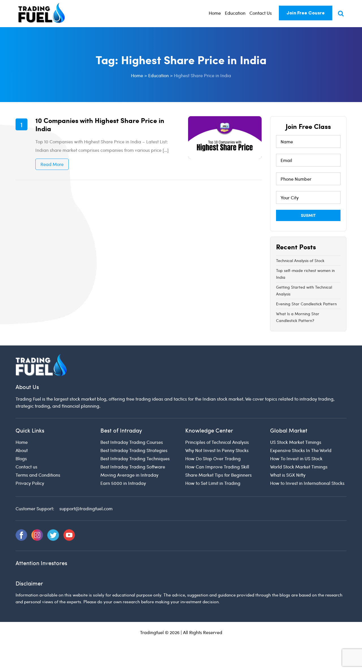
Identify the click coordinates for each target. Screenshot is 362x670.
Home (215, 13)
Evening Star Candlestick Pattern (306, 303)
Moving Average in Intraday (129, 475)
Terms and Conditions (38, 475)
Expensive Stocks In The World (300, 450)
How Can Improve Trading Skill (217, 467)
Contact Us (260, 13)
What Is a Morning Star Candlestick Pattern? (297, 317)
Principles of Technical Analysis (217, 442)
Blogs (21, 458)
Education (235, 13)
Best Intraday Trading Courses (131, 442)
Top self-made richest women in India (305, 274)
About (22, 450)
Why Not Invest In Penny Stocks (217, 450)
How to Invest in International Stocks (307, 483)
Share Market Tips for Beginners (218, 475)
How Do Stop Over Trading (213, 458)
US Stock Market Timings (295, 442)
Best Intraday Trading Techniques (135, 458)
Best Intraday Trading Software (132, 467)
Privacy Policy (30, 483)
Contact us (26, 467)
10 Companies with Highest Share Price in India (99, 124)
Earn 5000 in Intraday (123, 483)
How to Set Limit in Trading (212, 483)
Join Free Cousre (305, 13)
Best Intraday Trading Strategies (133, 450)
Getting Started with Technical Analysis (304, 290)
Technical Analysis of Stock (300, 260)
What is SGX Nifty (287, 475)
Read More (52, 164)
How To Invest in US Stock (296, 458)
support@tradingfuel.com (86, 508)
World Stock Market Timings (298, 467)
